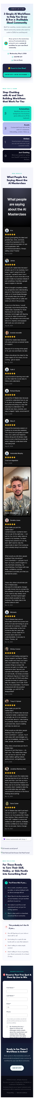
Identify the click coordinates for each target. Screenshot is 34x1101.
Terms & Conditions (22, 1092)
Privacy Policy (10, 1092)
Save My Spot (17, 1068)
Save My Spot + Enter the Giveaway (17, 74)
